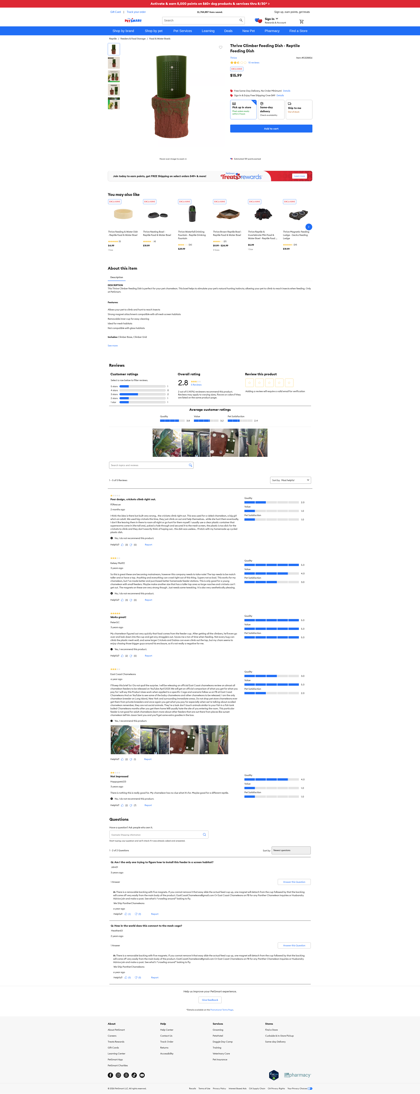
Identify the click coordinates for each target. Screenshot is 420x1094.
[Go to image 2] (114, 63)
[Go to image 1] (114, 49)
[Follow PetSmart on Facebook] (110, 1075)
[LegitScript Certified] (274, 1075)
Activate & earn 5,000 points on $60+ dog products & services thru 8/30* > (210, 3)
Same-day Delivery (275, 1041)
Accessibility (166, 1053)
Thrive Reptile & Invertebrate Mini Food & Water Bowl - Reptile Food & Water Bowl (262, 235)
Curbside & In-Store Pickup (279, 1035)
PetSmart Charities (118, 1065)
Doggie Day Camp (223, 1041)
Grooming (218, 1029)
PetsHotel (218, 1035)
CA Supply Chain (257, 1088)
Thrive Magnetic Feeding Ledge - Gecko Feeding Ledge (296, 235)
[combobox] (203, 20)
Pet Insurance (220, 1059)
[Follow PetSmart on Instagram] (118, 1075)
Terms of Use (204, 1088)
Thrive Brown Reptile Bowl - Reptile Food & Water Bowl (227, 233)
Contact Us (166, 1035)
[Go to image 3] (114, 76)
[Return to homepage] (133, 20)
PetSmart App (115, 1059)
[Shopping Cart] (306, 22)
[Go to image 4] (114, 90)
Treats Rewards (116, 1041)
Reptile (113, 38)
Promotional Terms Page (221, 1010)
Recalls (192, 1088)
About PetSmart (116, 1029)
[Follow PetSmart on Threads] (126, 1075)
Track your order (136, 12)
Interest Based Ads (237, 1088)
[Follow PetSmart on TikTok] (134, 1075)
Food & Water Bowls (159, 38)
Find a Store (271, 1029)
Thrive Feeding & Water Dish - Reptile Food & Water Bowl (123, 233)
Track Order (166, 1041)
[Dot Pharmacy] (297, 1075)
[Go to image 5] (114, 103)
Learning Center (116, 1053)
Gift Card (115, 12)
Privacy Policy (219, 1088)
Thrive (233, 57)
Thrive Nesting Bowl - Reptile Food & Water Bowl (157, 233)
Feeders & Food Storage (133, 38)
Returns (164, 1047)
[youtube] (142, 1075)
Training (217, 1047)
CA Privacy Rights (276, 1088)
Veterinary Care (221, 1053)
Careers (112, 1035)
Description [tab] (116, 277)
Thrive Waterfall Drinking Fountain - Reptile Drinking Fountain (192, 235)
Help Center (166, 1029)
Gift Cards (113, 1047)
